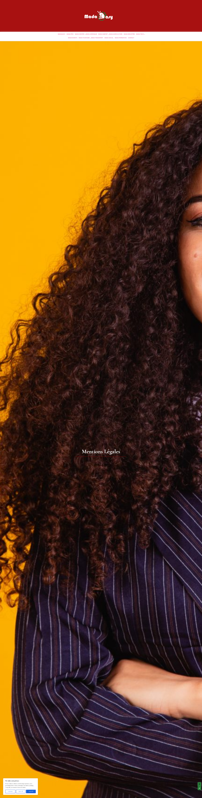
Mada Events (72, 37)
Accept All (31, 791)
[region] (20, 786)
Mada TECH (140, 34)
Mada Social (109, 37)
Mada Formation (121, 37)
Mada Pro (70, 34)
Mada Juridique (91, 34)
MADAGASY (61, 34)
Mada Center (79, 34)
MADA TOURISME (84, 37)
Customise (10, 791)
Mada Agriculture (115, 34)
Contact (131, 37)
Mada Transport (97, 37)
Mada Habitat (103, 34)
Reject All (21, 791)
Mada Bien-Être (129, 34)
